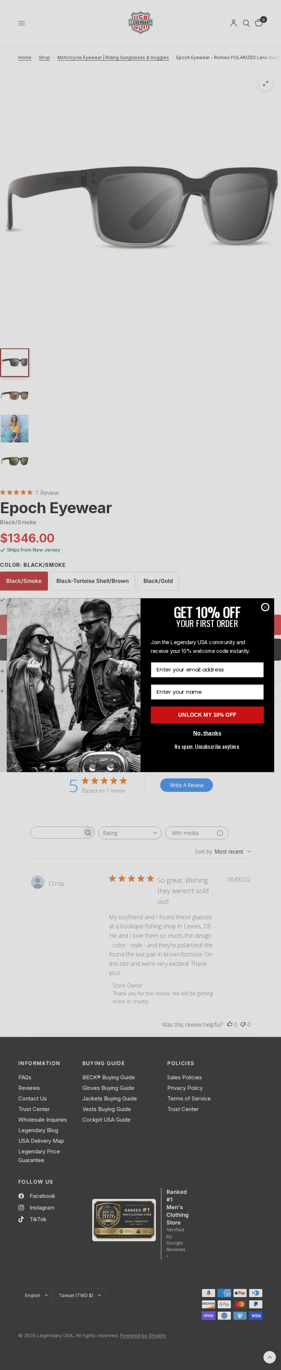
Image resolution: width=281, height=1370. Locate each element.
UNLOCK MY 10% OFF (207, 715)
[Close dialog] (265, 607)
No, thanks (207, 732)
